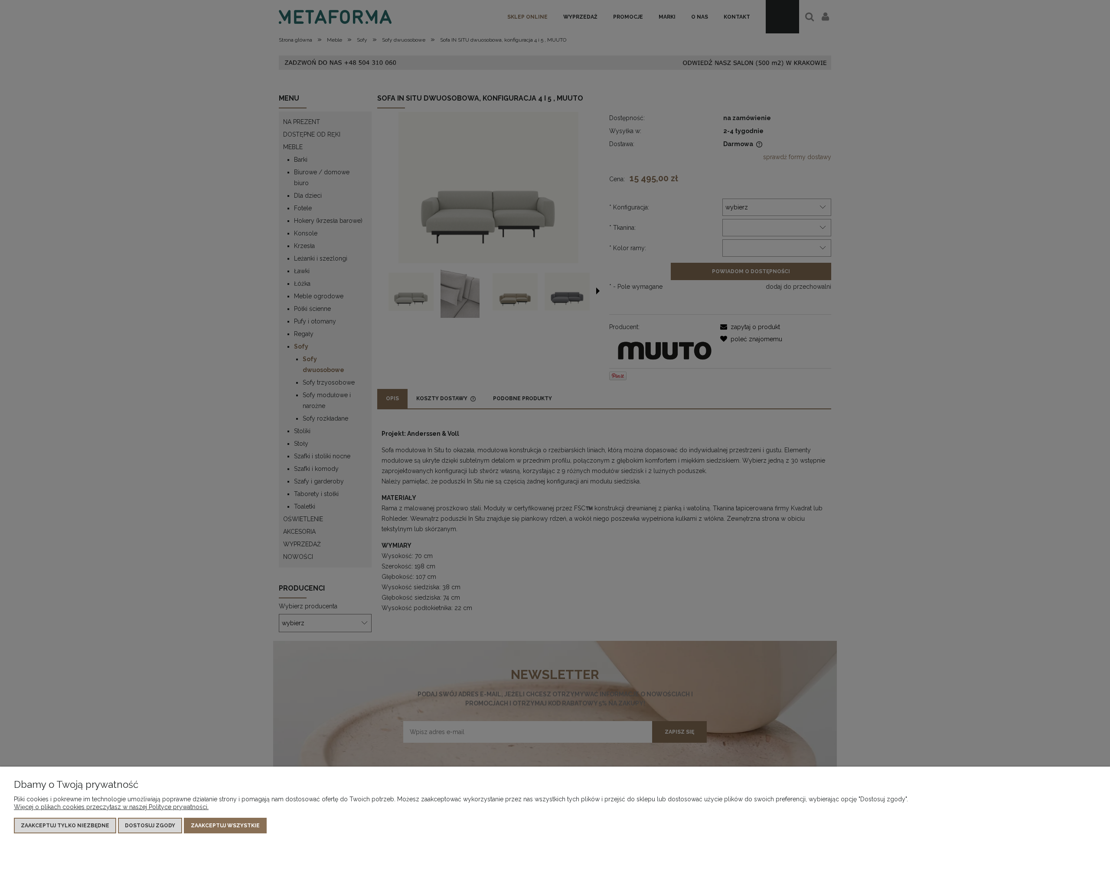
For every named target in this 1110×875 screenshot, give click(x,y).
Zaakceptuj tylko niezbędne (65, 826)
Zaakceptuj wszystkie (225, 826)
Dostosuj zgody (150, 826)
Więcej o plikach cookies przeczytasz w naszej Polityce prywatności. (111, 806)
